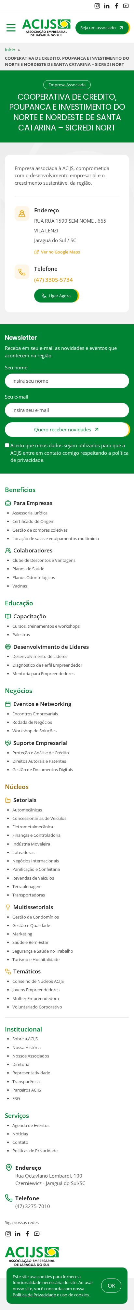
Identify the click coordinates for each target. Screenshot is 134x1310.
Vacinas (19, 586)
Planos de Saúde (28, 569)
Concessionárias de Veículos (39, 818)
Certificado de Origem (33, 521)
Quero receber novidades (62, 429)
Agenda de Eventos (30, 1125)
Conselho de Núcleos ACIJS (38, 981)
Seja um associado (98, 28)
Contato (20, 1142)
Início (10, 50)
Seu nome (16, 367)
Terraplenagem (27, 886)
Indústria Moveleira (31, 844)
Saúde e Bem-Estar (30, 942)
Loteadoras (23, 852)
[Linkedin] (106, 6)
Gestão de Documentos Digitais (42, 769)
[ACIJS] (46, 28)
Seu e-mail (16, 396)
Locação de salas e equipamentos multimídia (55, 538)
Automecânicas (27, 810)
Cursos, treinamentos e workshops (46, 626)
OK (111, 1285)
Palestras (21, 634)
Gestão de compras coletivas (40, 530)
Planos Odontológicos (33, 577)
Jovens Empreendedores (36, 990)
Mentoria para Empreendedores (43, 673)
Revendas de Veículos (33, 878)
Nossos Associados (30, 1056)
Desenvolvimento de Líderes (39, 656)
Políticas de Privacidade (35, 1151)
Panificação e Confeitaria (36, 869)
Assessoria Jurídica (29, 513)
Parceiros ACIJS (26, 1090)
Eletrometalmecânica (32, 827)
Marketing (22, 934)
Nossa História (26, 1047)
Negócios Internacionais (35, 861)
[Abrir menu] (11, 28)
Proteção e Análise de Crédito (40, 753)
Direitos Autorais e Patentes (39, 761)
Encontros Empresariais (35, 714)
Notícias (20, 1134)
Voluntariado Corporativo (37, 1007)
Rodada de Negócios (32, 722)
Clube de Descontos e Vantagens (43, 560)
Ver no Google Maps (60, 252)
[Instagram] (97, 6)
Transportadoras (28, 895)
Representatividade (31, 1073)
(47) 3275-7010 (32, 1206)
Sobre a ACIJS (25, 1039)
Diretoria (20, 1064)
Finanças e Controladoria (36, 835)
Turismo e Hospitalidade (36, 959)
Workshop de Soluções (34, 731)
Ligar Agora (60, 296)
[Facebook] (116, 6)
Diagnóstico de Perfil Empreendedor (47, 665)
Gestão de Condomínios (35, 917)
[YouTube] (126, 6)
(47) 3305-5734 (53, 279)
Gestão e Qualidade (31, 925)
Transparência (26, 1081)
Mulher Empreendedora (35, 998)
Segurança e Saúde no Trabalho (42, 951)
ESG (16, 1098)
